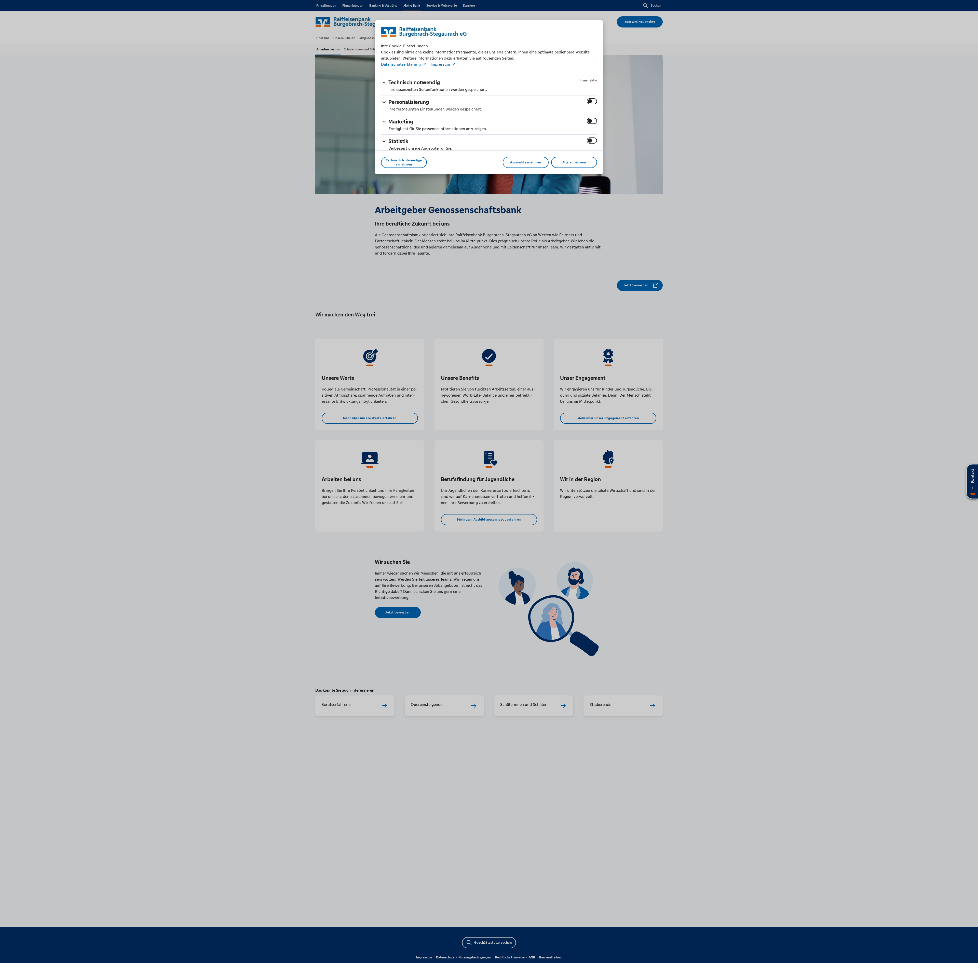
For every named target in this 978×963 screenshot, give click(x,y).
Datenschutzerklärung (401, 64)
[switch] (592, 101)
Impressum (440, 64)
